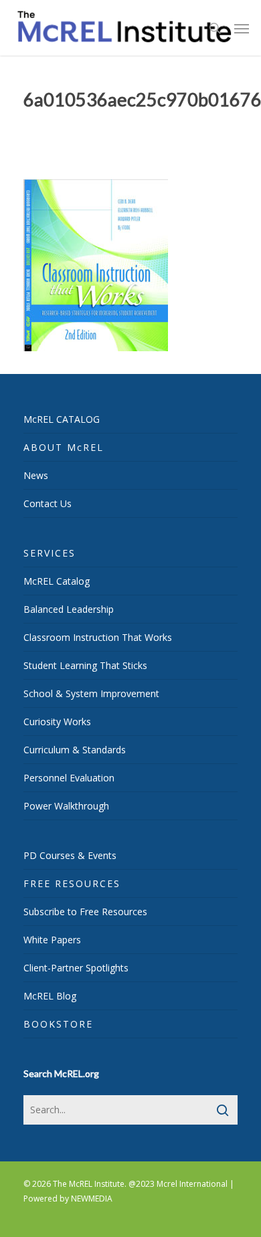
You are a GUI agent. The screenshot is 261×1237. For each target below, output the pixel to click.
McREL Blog (49, 995)
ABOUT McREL (63, 447)
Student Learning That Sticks (85, 665)
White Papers (52, 939)
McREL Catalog (56, 581)
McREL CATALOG (61, 419)
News (35, 475)
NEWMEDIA (91, 1198)
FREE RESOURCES (71, 883)
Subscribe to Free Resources (85, 911)
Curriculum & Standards (74, 749)
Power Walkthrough (66, 805)
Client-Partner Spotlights (75, 967)
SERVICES (49, 553)
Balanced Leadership (68, 609)
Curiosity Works (57, 721)
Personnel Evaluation (68, 777)
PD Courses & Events (69, 855)
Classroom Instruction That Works (97, 637)
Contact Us (47, 503)
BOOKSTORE (58, 1024)
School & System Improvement (91, 693)
